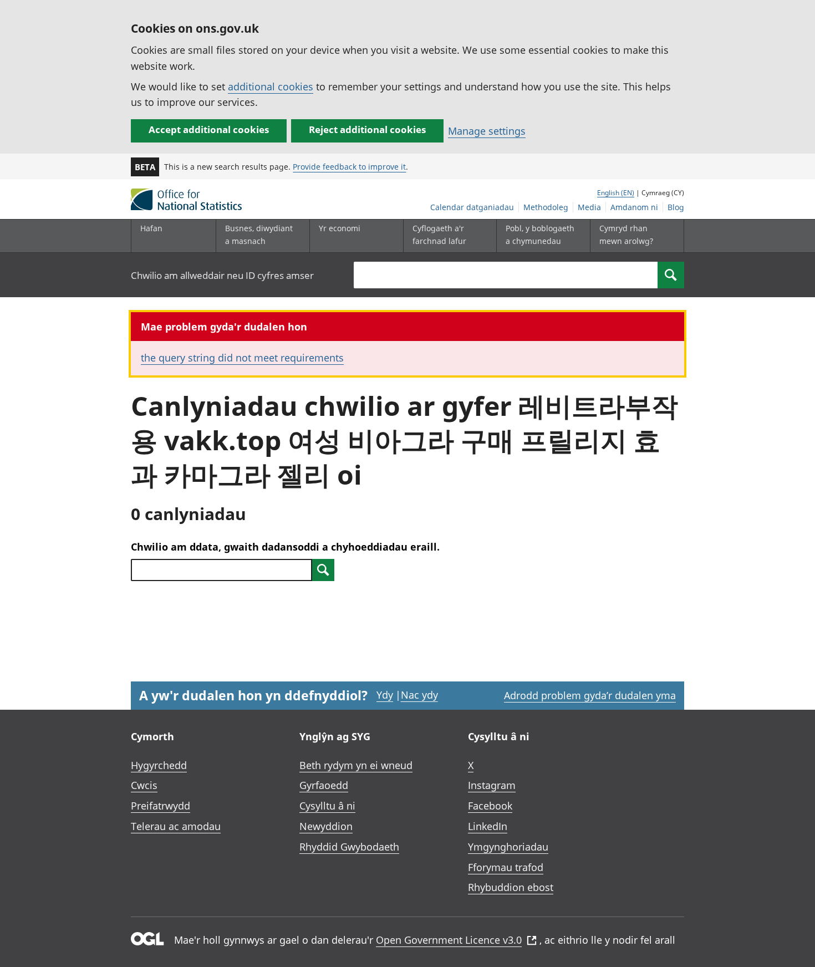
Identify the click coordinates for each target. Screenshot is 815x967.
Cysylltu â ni (327, 805)
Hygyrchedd (159, 765)
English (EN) (615, 192)
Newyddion (326, 826)
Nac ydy (419, 694)
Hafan (151, 228)
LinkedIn (487, 826)
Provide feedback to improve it (349, 166)
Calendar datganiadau (472, 207)
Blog (676, 207)
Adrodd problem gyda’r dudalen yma (590, 695)
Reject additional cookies (367, 129)
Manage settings (487, 131)
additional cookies (270, 86)
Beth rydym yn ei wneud (355, 765)
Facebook (490, 805)
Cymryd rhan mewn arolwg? (626, 234)
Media (589, 207)
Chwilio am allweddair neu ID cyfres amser (222, 275)
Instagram (492, 785)
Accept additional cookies (209, 129)
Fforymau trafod (505, 867)
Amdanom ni (634, 207)
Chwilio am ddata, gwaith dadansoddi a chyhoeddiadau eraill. (285, 546)
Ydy (384, 694)
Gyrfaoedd (323, 785)
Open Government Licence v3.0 (449, 939)
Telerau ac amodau (176, 826)
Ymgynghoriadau (508, 846)
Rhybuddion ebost (510, 887)
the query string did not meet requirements (242, 357)
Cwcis (144, 785)
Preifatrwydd (160, 805)
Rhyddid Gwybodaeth (349, 846)
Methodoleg (545, 207)
